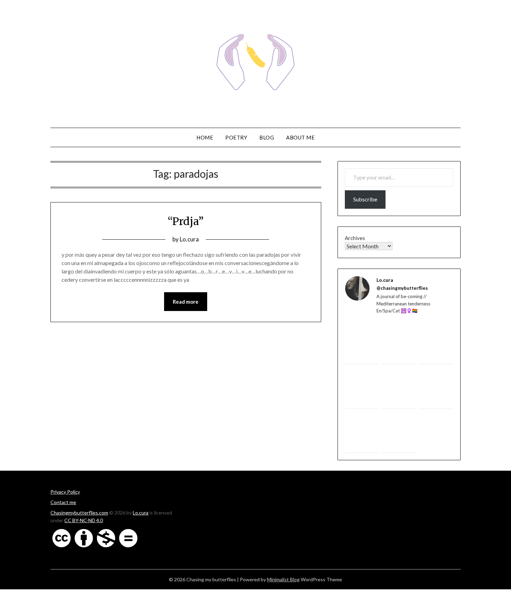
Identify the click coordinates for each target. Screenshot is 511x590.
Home (204, 137)
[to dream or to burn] (362, 341)
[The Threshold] (399, 343)
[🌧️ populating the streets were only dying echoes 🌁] (436, 388)
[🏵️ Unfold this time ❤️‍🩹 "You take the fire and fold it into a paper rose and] (436, 434)
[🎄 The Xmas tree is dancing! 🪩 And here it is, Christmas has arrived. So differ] (399, 432)
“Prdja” (186, 221)
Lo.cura (189, 239)
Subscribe (365, 199)
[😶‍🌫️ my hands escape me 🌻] (362, 432)
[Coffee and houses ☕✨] (436, 343)
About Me (300, 137)
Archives (355, 238)
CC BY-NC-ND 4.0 (83, 520)
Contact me (63, 502)
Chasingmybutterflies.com (79, 513)
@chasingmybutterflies (402, 288)
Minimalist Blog (283, 579)
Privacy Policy (65, 492)
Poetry (236, 137)
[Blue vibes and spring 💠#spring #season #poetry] (362, 388)
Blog (266, 137)
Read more (185, 301)
